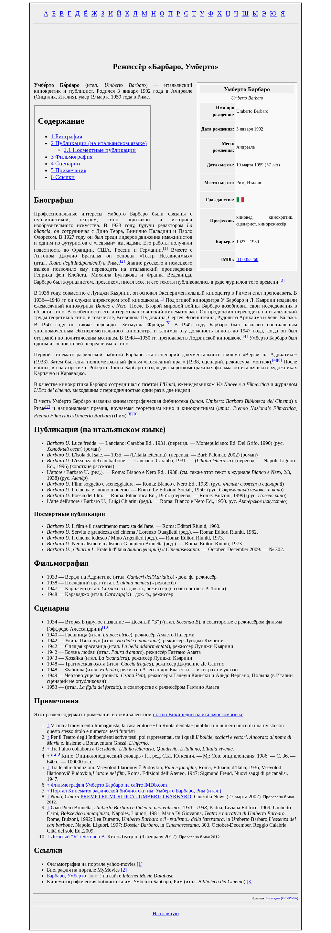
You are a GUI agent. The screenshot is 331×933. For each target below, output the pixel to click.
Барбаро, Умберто (66, 875)
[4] (161, 298)
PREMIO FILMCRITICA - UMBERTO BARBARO (135, 796)
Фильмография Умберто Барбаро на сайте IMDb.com (109, 785)
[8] (130, 414)
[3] (282, 280)
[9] (135, 414)
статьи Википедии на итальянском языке (198, 714)
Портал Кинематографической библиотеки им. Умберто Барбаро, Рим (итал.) (136, 790)
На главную (166, 913)
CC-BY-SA (289, 898)
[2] (122, 261)
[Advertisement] (165, 41)
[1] (165, 248)
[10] (105, 627)
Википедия (272, 898)
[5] (168, 322)
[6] (279, 360)
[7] (47, 406)
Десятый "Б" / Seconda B (78, 836)
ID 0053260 (247, 259)
